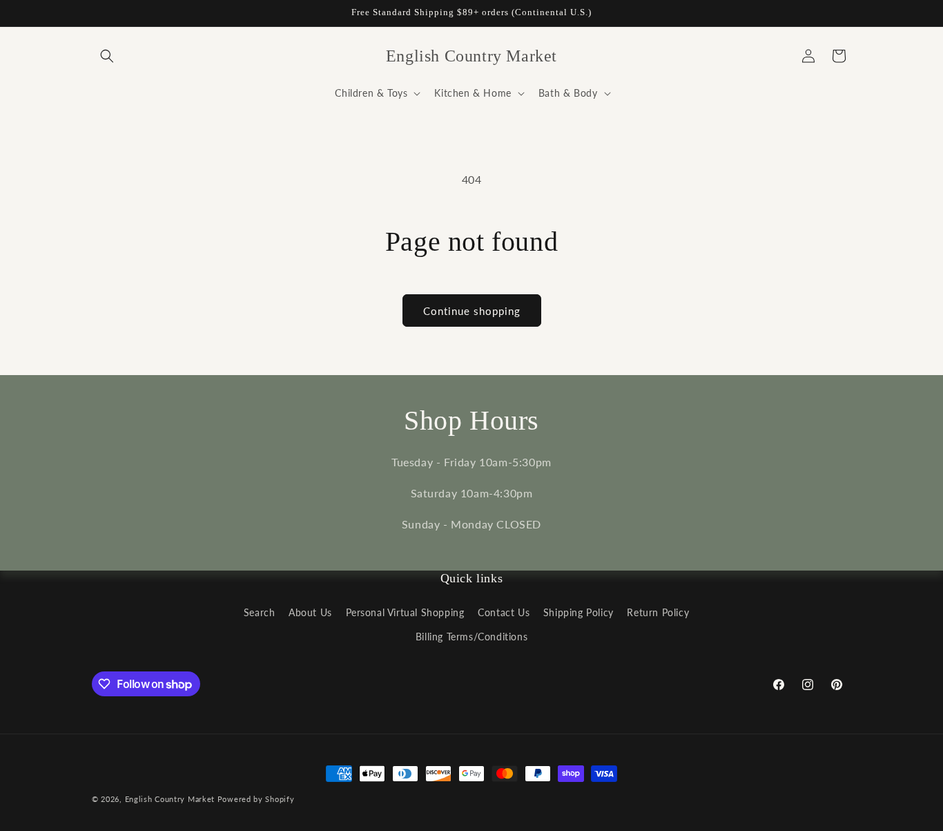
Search (259, 612)
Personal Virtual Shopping (405, 612)
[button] (107, 56)
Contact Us (503, 612)
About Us (310, 612)
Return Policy (658, 612)
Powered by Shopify (256, 798)
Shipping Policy (578, 612)
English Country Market (170, 798)
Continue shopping (472, 311)
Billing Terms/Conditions (471, 636)
